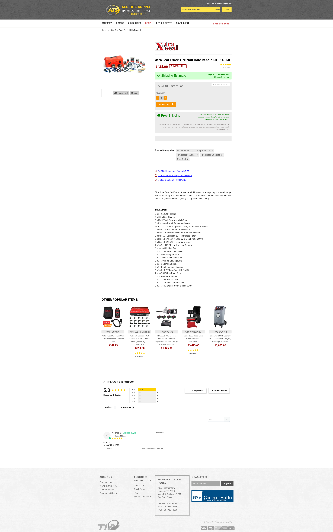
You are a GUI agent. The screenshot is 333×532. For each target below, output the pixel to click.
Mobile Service (184, 150)
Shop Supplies (203, 150)
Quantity (160, 93)
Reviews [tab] (108, 407)
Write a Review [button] (220, 391)
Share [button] (109, 448)
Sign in (208, 3)
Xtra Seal (181, 159)
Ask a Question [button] (197, 391)
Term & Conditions (142, 496)
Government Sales (108, 493)
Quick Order (134, 23)
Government (182, 23)
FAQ (136, 493)
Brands (120, 23)
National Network (108, 489)
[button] (158, 448)
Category (106, 23)
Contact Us (139, 485)
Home (103, 30)
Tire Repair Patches (186, 155)
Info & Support (164, 23)
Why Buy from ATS (108, 486)
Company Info (106, 482)
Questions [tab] (126, 407)
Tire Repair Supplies (210, 155)
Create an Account (223, 3)
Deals (148, 23)
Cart (227, 9)
